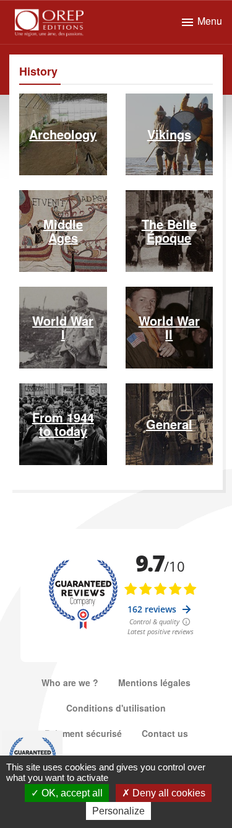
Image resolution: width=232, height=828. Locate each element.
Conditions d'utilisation (116, 708)
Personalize (118, 811)
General (169, 424)
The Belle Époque (169, 230)
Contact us (165, 733)
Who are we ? (69, 682)
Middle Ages (63, 230)
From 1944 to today (63, 424)
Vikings (169, 134)
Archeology (63, 134)
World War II (169, 327)
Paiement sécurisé (83, 733)
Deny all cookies (167, 793)
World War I (62, 327)
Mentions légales (154, 682)
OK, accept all (71, 793)
